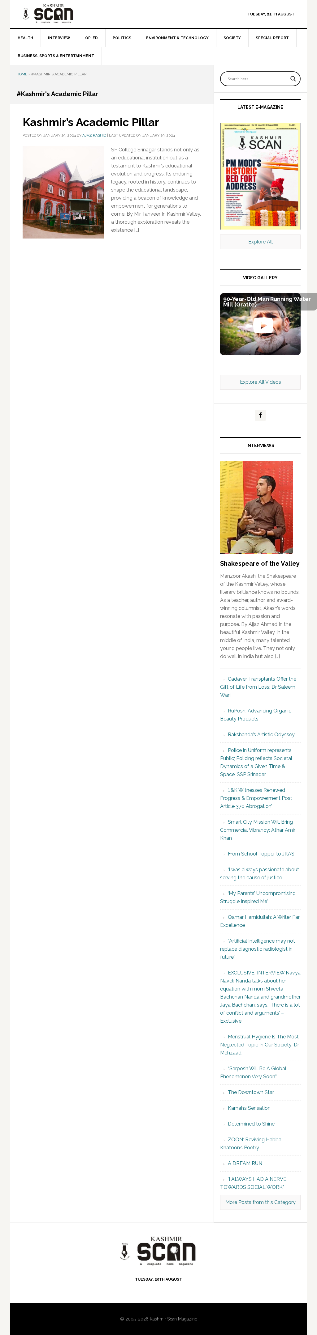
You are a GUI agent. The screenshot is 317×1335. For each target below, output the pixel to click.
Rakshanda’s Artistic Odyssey (261, 734)
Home (21, 74)
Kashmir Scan (63, 13)
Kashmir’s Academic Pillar (91, 122)
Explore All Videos (260, 382)
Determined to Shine (251, 1124)
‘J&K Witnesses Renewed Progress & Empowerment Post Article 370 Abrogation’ (256, 798)
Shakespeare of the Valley (260, 563)
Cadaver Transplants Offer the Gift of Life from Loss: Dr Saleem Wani (258, 687)
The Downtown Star (251, 1092)
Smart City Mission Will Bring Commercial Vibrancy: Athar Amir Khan (257, 830)
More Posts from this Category (260, 1202)
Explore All (260, 242)
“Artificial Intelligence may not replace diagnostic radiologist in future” (257, 949)
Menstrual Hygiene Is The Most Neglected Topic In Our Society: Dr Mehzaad (259, 1045)
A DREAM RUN (245, 1163)
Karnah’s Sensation (249, 1108)
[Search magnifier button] (293, 78)
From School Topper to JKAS (261, 854)
